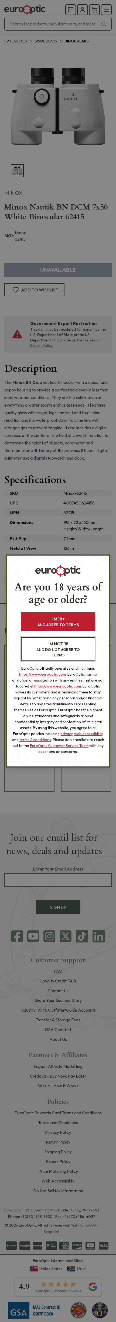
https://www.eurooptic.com (42, 674)
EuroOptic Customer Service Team (59, 745)
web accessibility (88, 733)
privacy (66, 733)
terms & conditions (35, 739)
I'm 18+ (58, 621)
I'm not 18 (58, 649)
